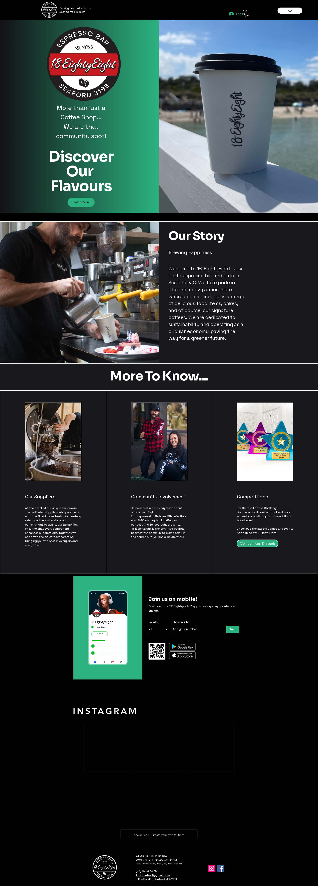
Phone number (181, 622)
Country (153, 622)
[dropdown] (290, 11)
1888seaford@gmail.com (153, 875)
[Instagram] (211, 868)
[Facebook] (220, 868)
